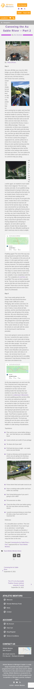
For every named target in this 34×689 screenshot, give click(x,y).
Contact (9, 612)
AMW (19, 13)
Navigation (6, 23)
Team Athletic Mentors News (12, 551)
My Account (10, 624)
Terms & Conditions (13, 636)
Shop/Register (11, 632)
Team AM (26, 13)
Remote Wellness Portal (14, 604)
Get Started (22, 5)
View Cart (10, 628)
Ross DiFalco (11, 62)
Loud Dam (22, 277)
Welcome (9, 600)
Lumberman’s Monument (20, 395)
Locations (4, 18)
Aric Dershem (18, 35)
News (8, 608)
